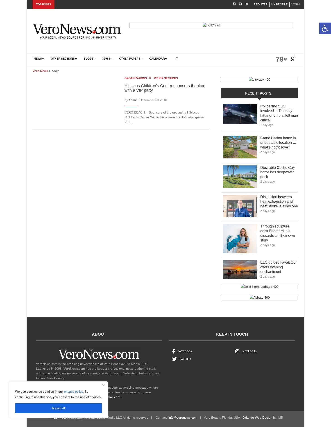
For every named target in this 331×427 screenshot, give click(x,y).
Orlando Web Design (257, 417)
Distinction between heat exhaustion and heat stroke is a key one (279, 201)
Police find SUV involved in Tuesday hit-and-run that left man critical (279, 113)
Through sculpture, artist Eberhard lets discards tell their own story (277, 233)
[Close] (103, 385)
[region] (58, 399)
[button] (325, 28)
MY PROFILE (279, 4)
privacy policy (73, 391)
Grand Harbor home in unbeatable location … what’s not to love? (278, 142)
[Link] (240, 115)
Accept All (59, 408)
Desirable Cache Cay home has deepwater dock (277, 172)
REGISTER (261, 4)
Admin (133, 100)
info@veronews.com (182, 417)
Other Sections (166, 78)
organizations (136, 78)
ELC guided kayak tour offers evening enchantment (278, 267)
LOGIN (295, 4)
